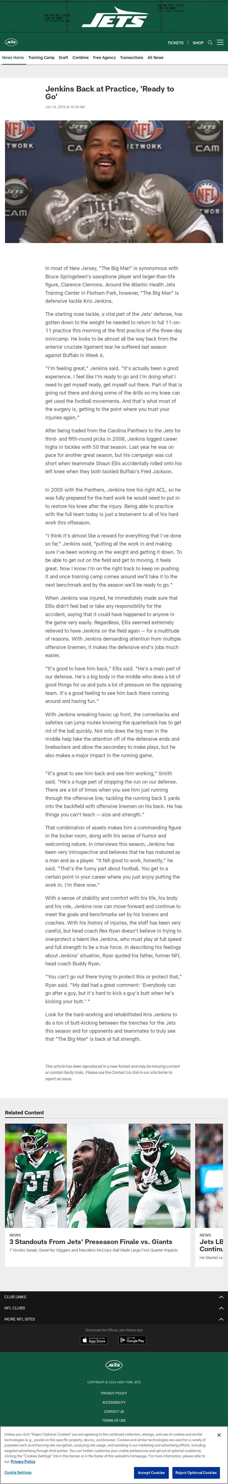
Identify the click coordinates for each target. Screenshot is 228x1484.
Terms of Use (114, 1420)
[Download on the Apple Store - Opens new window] (94, 1341)
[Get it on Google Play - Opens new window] (132, 1343)
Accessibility (114, 1402)
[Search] (210, 42)
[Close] (219, 1435)
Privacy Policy (114, 1393)
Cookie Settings (18, 1472)
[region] (114, 1455)
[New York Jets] (114, 1366)
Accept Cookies (151, 1472)
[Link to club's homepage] (11, 40)
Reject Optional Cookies (196, 1472)
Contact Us (114, 1411)
